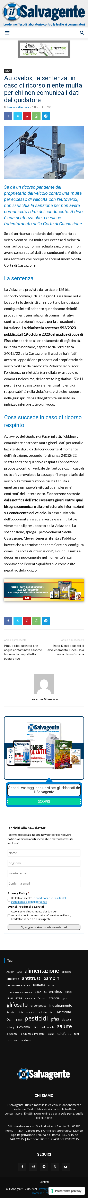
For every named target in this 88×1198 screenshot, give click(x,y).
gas (64, 998)
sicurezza (12, 1034)
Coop (38, 992)
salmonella (47, 1027)
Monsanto (64, 1012)
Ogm (10, 1019)
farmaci (42, 998)
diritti (10, 998)
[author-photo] (44, 693)
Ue (15, 1040)
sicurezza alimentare (32, 1033)
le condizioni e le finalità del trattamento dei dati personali (38, 899)
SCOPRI (44, 801)
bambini (52, 978)
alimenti (66, 972)
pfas (55, 1019)
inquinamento (60, 1005)
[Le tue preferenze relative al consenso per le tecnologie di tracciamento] (67, 1191)
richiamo (23, 1027)
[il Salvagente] (44, 13)
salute (64, 1026)
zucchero (25, 1040)
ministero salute (26, 1012)
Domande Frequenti (44, 1193)
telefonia (64, 1033)
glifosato (17, 1005)
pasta (19, 1019)
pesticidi (36, 1018)
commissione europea (19, 991)
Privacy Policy (47, 1189)
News (7, 70)
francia (54, 998)
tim (9, 1040)
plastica (66, 1019)
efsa (19, 998)
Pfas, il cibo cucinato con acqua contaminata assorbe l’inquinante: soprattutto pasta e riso (23, 652)
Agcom (10, 971)
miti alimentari (46, 1012)
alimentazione (42, 970)
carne (51, 985)
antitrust (31, 978)
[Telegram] (46, 116)
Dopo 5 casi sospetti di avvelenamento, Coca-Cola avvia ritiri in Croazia (65, 650)
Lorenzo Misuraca (18, 106)
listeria (10, 1012)
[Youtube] (66, 1167)
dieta (68, 992)
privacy (10, 1027)
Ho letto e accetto (38, 899)
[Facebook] (8, 116)
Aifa (19, 972)
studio (50, 1033)
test (76, 1034)
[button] (7, 32)
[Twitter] (18, 116)
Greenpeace (38, 1005)
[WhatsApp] (36, 116)
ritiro (35, 1027)
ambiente (13, 979)
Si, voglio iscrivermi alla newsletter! (44, 927)
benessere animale (18, 985)
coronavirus (53, 992)
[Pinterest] (27, 116)
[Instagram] (33, 1167)
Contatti (44, 1182)
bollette (39, 985)
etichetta (30, 998)
